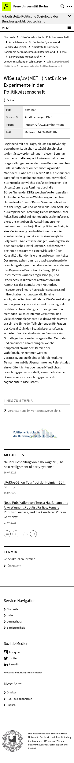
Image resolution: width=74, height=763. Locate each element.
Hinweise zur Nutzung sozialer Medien (23, 672)
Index (10, 615)
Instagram (15, 652)
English (11, 705)
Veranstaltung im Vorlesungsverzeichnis (34, 410)
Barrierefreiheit (16, 627)
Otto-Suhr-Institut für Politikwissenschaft (44, 37)
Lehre (63, 52)
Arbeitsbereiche (18, 42)
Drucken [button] (12, 692)
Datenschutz (14, 621)
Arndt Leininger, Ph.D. (39, 117)
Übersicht (14, 566)
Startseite (9, 37)
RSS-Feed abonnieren (19, 698)
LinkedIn (14, 664)
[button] (7, 534)
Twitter (13, 658)
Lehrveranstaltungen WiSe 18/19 (23, 61)
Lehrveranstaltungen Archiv (25, 56)
